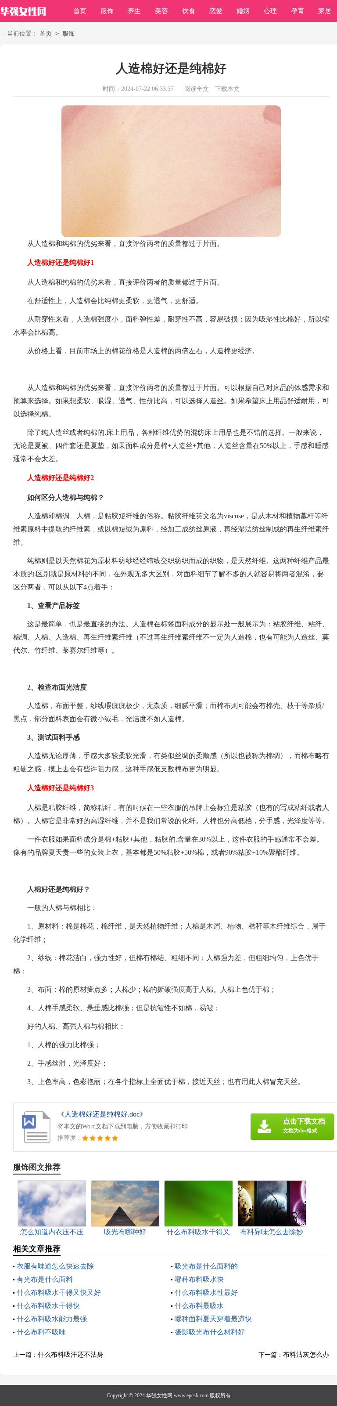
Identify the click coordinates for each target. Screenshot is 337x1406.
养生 (134, 10)
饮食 (188, 10)
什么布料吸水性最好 (206, 1292)
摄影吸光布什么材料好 (210, 1332)
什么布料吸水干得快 (48, 1305)
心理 (270, 10)
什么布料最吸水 (199, 1305)
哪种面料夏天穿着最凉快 (213, 1319)
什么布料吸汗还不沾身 (71, 1354)
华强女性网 (159, 1395)
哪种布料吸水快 (199, 1279)
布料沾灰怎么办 (306, 1354)
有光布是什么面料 (45, 1279)
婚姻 (243, 10)
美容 (161, 10)
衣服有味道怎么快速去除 (55, 1266)
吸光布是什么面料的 (206, 1266)
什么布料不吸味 (41, 1332)
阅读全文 (196, 89)
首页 (79, 10)
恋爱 (215, 10)
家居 (324, 10)
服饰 (107, 10)
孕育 (297, 10)
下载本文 (227, 89)
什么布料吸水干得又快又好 (59, 1292)
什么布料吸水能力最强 (52, 1319)
